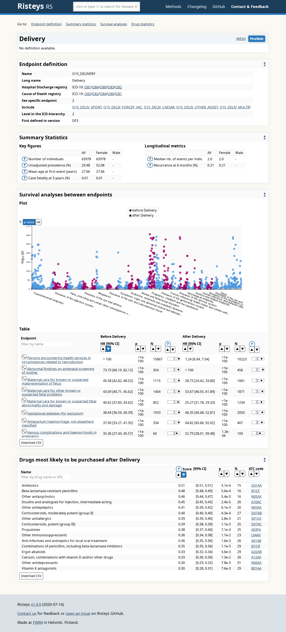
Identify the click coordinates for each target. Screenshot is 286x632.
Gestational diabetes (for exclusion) (55, 413)
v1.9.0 (36, 604)
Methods (173, 6)
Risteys (35, 6)
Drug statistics (142, 24)
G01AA (256, 485)
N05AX (256, 496)
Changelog (196, 6)
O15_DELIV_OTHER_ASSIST (197, 107)
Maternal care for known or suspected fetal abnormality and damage (59, 403)
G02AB (256, 551)
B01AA (256, 568)
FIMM (38, 622)
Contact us (26, 613)
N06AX (256, 562)
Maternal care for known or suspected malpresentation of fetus (55, 381)
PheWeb (256, 38)
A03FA (256, 529)
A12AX (256, 557)
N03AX (256, 507)
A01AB (256, 540)
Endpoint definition (46, 24)
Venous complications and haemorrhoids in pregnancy (59, 434)
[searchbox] (106, 6)
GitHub (219, 6)
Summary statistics (81, 24)
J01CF (255, 491)
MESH (241, 38)
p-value (29, 222)
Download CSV (31, 443)
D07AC (256, 524)
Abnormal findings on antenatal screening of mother (58, 370)
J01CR (255, 546)
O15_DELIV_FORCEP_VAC (122, 107)
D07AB (256, 513)
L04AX (256, 535)
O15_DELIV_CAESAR (159, 107)
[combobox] (106, 6)
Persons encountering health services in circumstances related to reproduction (56, 360)
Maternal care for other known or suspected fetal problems (51, 392)
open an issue (78, 613)
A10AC (256, 502)
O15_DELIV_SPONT (87, 107)
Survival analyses (113, 24)
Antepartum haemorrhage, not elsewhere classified (58, 423)
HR (38, 222)
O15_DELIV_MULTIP (235, 107)
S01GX (256, 518)
